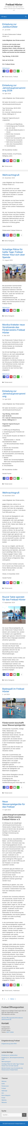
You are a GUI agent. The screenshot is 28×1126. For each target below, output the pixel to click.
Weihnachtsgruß (10, 175)
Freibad (15, 76)
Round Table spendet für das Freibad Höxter (14, 598)
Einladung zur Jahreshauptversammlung (13, 394)
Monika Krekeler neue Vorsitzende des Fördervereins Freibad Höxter (13, 328)
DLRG (3, 1083)
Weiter (13, 999)
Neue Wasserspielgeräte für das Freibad (13, 804)
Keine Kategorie (9, 240)
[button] (4, 71)
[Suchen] (24, 1115)
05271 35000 (10, 1032)
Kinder (3, 1097)
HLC (3, 1093)
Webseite (4, 1102)
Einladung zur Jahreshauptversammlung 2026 (13, 88)
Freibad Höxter (14, 4)
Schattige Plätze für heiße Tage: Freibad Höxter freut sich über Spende (13, 253)
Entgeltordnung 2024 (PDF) (9, 1043)
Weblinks (4, 1100)
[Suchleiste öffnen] (26, 16)
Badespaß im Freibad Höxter (13, 690)
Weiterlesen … (6, 68)
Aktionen (4, 1081)
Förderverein (8, 76)
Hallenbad (16, 990)
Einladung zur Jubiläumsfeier (10, 25)
